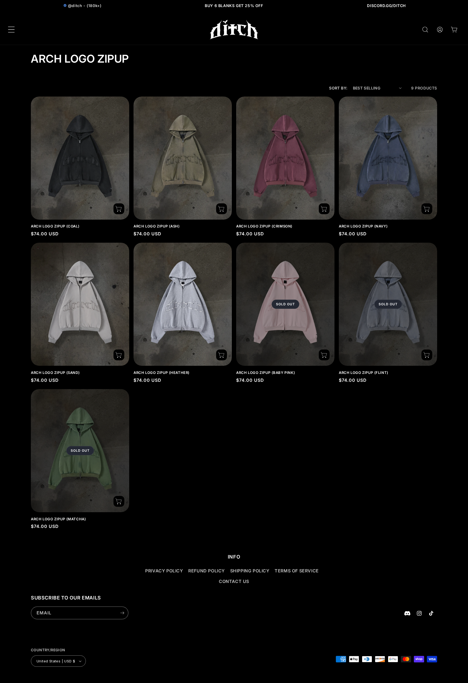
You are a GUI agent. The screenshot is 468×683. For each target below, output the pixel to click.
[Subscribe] (122, 613)
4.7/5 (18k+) (82, 5)
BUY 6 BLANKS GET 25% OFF (234, 5)
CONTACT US (234, 581)
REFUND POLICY (206, 570)
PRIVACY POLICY (164, 570)
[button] (11, 30)
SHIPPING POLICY (249, 570)
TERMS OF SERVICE (297, 570)
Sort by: (338, 88)
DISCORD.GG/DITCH (386, 5)
